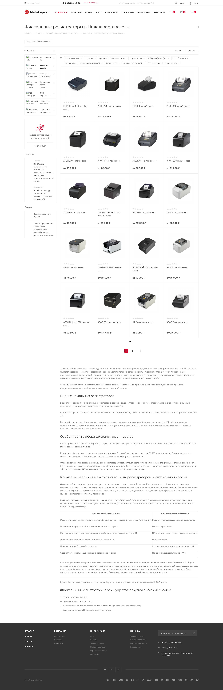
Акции (28, 636)
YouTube (118, 669)
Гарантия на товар (98, 651)
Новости (29, 154)
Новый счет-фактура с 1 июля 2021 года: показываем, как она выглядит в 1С (43, 194)
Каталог (29, 631)
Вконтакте (105, 669)
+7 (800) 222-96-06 (71, 3)
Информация (97, 631)
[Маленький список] (176, 50)
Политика (58, 643)
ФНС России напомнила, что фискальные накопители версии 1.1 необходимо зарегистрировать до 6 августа (43, 172)
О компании (59, 636)
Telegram (111, 669)
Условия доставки (98, 647)
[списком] (193, 50)
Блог (92, 636)
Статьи (28, 207)
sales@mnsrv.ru (169, 647)
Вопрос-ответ (136, 647)
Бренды (29, 646)
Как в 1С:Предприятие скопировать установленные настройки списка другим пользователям (44, 229)
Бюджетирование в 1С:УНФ (42, 215)
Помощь (135, 631)
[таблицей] (197, 50)
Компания (60, 631)
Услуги (28, 641)
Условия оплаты (97, 643)
